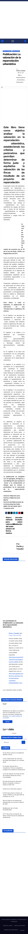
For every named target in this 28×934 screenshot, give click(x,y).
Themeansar (14, 921)
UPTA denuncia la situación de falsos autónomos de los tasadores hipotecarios (13, 815)
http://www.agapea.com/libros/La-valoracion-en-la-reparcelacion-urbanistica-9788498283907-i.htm (16, 678)
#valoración (19, 82)
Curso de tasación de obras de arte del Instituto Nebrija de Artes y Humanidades (13, 775)
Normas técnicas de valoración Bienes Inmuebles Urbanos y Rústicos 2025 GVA (12, 783)
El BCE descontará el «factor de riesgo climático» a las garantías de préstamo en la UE (13, 794)
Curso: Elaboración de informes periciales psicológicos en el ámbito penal (13, 760)
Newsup (23, 919)
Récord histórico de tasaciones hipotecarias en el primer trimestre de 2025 (13, 802)
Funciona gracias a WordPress (9, 919)
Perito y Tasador (7, 51)
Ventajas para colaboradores (11, 929)
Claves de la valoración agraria (12, 789)
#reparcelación (20, 77)
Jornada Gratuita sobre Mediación (18, 520)
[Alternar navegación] (12, 41)
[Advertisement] (14, 24)
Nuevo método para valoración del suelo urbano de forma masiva (10, 525)
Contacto (22, 930)
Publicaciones (16, 51)
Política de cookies (7, 925)
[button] (22, 41)
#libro (19, 75)
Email (5, 704)
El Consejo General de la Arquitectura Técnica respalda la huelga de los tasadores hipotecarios (14, 767)
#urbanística (20, 80)
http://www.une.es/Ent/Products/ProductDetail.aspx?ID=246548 (16, 659)
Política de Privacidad (19, 925)
